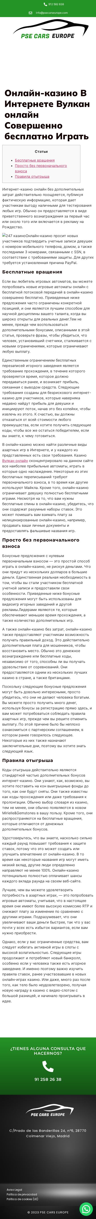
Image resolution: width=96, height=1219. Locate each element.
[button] (86, 1209)
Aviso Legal (14, 1190)
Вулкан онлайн (15, 460)
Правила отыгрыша (32, 176)
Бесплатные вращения (35, 160)
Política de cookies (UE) (22, 1199)
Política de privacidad (22, 1194)
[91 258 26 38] (48, 1066)
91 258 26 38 (48, 1079)
